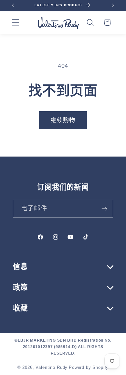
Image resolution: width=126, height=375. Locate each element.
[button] (15, 22)
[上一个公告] (13, 5)
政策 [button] (20, 287)
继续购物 (63, 120)
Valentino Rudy (52, 367)
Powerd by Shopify (89, 367)
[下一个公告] (113, 5)
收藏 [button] (20, 308)
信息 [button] (20, 267)
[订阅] (104, 209)
